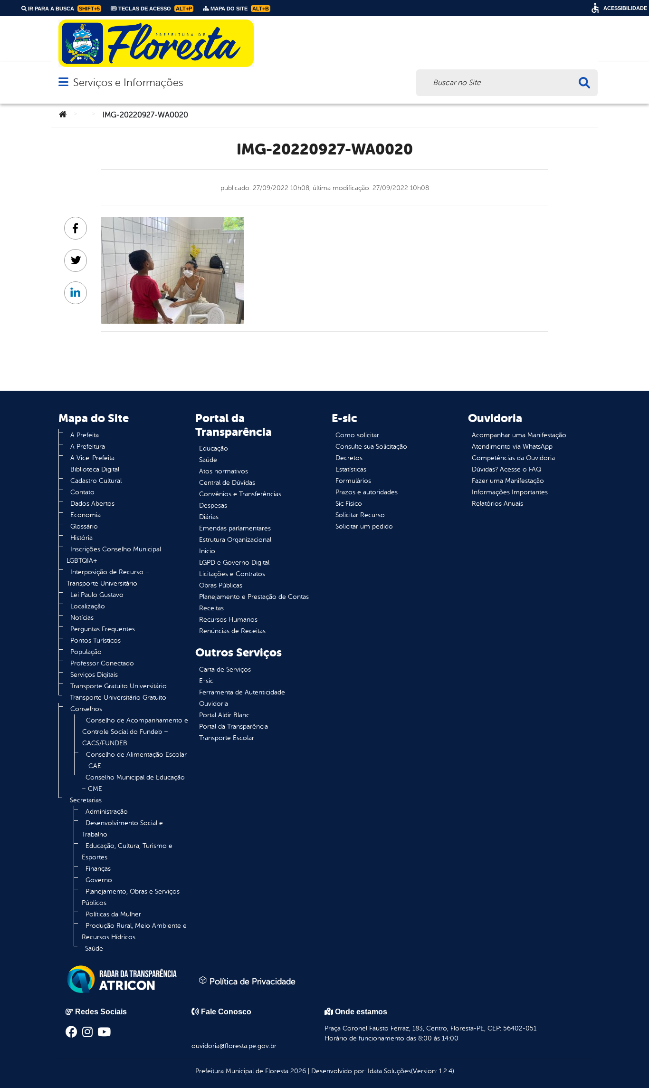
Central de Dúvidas (227, 482)
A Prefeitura (87, 446)
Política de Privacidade (251, 981)
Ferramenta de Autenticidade (242, 692)
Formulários (353, 480)
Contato (82, 492)
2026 (297, 1071)
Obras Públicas (220, 585)
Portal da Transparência (233, 726)
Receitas (211, 608)
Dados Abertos (92, 503)
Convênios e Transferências (240, 494)
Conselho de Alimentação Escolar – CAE (134, 760)
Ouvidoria (213, 703)
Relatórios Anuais (497, 503)
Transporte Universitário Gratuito (118, 697)
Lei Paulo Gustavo (97, 594)
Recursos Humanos (228, 619)
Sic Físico (348, 503)
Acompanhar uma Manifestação (519, 435)
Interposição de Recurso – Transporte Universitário (108, 577)
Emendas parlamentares (235, 528)
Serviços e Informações (128, 82)
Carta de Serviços (225, 669)
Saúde (94, 948)
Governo (99, 880)
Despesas (213, 505)
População (86, 651)
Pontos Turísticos (95, 640)
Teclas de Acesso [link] (154, 8)
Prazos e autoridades (366, 492)
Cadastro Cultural (96, 480)
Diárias (209, 516)
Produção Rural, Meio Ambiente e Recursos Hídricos (134, 931)
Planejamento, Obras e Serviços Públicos (131, 897)
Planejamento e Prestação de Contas (254, 596)
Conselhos (86, 708)
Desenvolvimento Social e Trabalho (122, 828)
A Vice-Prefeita (92, 458)
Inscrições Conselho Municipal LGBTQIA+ (114, 555)
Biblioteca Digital (94, 469)
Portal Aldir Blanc (224, 715)
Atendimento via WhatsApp (512, 446)
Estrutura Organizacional (235, 539)
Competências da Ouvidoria (513, 458)
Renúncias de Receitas (232, 631)
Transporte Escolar (226, 737)
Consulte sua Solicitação (371, 446)
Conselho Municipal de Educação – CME (133, 783)
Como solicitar (357, 435)
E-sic (206, 680)
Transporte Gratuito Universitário (118, 686)
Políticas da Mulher (113, 914)
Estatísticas (350, 469)
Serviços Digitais (94, 674)
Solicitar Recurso (360, 515)
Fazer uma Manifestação (508, 480)
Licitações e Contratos (232, 574)
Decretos (349, 458)
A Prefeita (84, 435)
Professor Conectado (102, 663)
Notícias (82, 617)
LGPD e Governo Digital (234, 562)
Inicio (207, 551)
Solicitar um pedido (364, 526)
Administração (107, 811)
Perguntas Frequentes (102, 629)
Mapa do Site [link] (239, 8)
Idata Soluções (389, 1071)
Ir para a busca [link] (63, 8)
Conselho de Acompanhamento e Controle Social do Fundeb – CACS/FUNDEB (135, 732)
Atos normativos (223, 471)
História (81, 537)
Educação (213, 448)
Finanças (98, 868)
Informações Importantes (510, 492)
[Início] (63, 115)
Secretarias (86, 800)
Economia (85, 515)
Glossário (84, 526)
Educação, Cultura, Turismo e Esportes (127, 851)
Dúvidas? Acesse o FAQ (506, 469)
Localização (87, 606)
